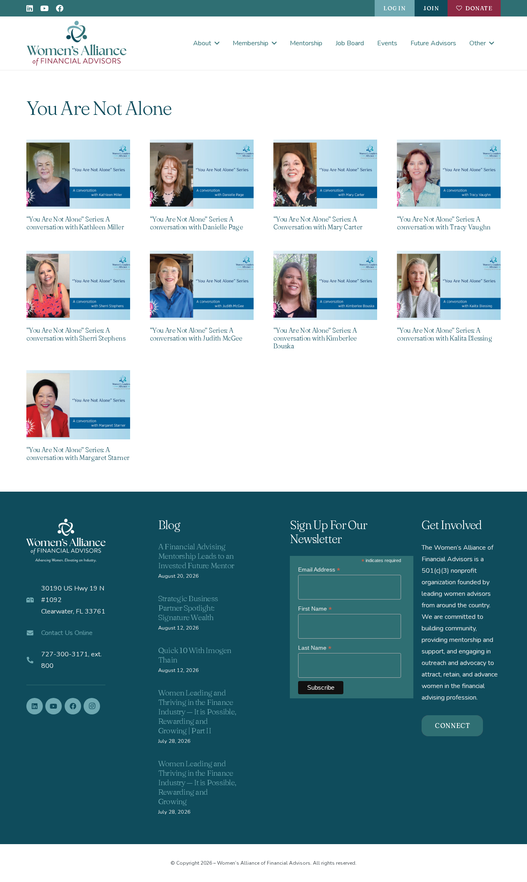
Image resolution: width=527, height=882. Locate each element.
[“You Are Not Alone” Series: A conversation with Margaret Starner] (78, 404)
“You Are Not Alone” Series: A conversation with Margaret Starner (77, 454)
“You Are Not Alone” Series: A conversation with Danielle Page (196, 223)
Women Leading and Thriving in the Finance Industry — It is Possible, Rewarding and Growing (197, 782)
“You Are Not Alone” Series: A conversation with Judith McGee (196, 334)
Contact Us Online (67, 632)
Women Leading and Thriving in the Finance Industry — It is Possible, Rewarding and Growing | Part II (197, 711)
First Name (315, 609)
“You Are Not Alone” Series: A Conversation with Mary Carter (317, 223)
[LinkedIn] (29, 8)
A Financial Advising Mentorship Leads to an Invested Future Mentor (196, 555)
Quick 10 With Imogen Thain (194, 655)
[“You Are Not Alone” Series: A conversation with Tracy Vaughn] (449, 174)
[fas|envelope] (33, 633)
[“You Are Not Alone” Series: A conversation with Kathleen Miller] (78, 174)
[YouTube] (44, 8)
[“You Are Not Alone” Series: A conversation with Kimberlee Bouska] (325, 285)
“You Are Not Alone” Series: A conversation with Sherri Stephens (75, 334)
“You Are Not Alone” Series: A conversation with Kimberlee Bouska (315, 338)
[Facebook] (59, 8)
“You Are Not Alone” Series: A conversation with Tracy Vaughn (444, 223)
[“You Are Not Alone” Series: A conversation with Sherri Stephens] (78, 285)
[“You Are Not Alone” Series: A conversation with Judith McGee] (202, 285)
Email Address (319, 570)
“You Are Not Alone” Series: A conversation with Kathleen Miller (75, 223)
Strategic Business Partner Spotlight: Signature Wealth (188, 607)
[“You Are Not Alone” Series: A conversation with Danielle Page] (202, 174)
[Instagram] (92, 706)
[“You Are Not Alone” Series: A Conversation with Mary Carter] (325, 174)
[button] (217, 43)
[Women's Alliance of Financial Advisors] (76, 43)
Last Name (314, 648)
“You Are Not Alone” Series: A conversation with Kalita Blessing (444, 334)
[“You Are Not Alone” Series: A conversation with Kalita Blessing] (449, 285)
